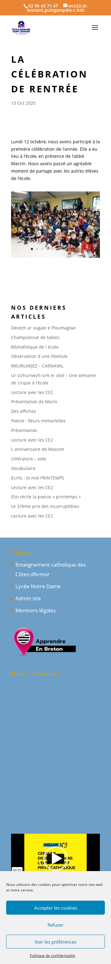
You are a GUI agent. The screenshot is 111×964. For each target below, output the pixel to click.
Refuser (55, 925)
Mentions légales (35, 610)
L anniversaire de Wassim (37, 449)
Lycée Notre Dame (38, 586)
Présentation (24, 430)
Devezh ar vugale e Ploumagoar (43, 328)
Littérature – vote (28, 459)
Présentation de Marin (34, 401)
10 (79, 249)
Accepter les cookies (55, 908)
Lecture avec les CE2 (32, 392)
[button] (55, 858)
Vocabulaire (23, 468)
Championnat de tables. (36, 337)
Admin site (28, 598)
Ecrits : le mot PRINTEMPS (37, 478)
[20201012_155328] (55, 258)
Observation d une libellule (39, 356)
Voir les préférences (55, 942)
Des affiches (23, 411)
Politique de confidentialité (52, 955)
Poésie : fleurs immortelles (38, 421)
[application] (55, 859)
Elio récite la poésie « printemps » (46, 497)
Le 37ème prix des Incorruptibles (45, 506)
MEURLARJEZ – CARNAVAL (37, 366)
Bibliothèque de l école (35, 347)
